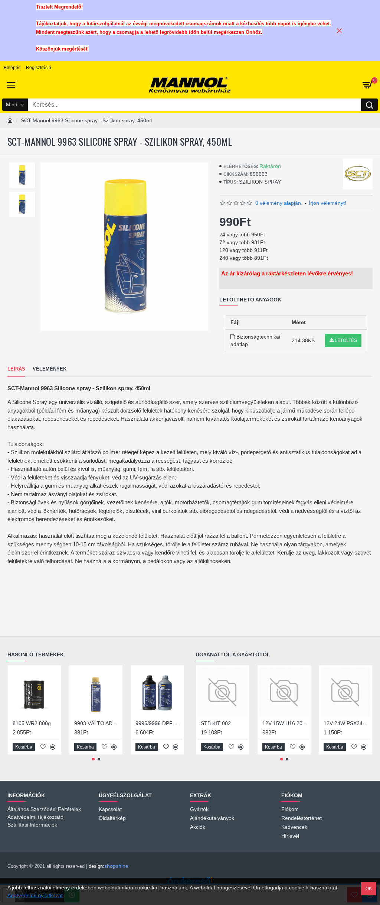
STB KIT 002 (216, 723)
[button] (93, 759)
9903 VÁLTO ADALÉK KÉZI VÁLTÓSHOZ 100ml (97, 723)
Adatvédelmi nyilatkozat (35, 895)
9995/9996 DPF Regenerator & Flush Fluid (158, 723)
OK (369, 888)
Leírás (16, 369)
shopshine (116, 866)
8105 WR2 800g (32, 723)
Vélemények (49, 369)
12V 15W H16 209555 (285, 723)
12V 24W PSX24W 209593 (347, 723)
